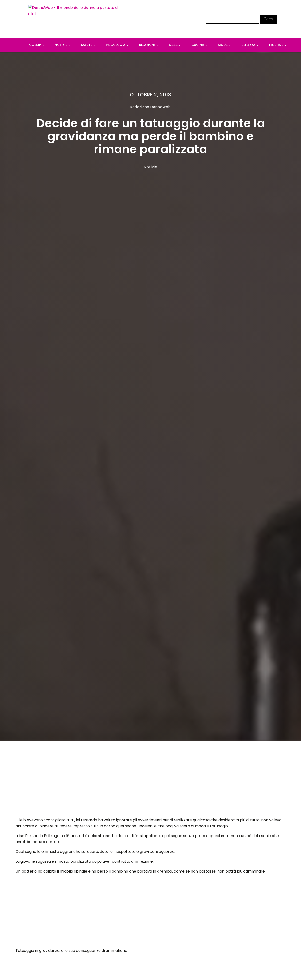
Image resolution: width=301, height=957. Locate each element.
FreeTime (276, 45)
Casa (173, 45)
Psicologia (115, 45)
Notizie (61, 45)
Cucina (197, 45)
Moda (223, 45)
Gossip (35, 45)
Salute (86, 45)
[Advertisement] (151, 780)
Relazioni (147, 45)
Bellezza (248, 45)
